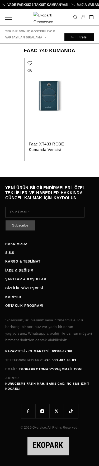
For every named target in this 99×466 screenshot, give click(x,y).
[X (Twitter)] (57, 411)
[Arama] (75, 17)
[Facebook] (28, 411)
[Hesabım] (83, 17)
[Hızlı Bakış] (29, 70)
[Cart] (91, 17)
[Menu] (8, 17)
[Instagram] (42, 411)
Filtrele (81, 37)
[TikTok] (71, 411)
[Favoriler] (29, 63)
